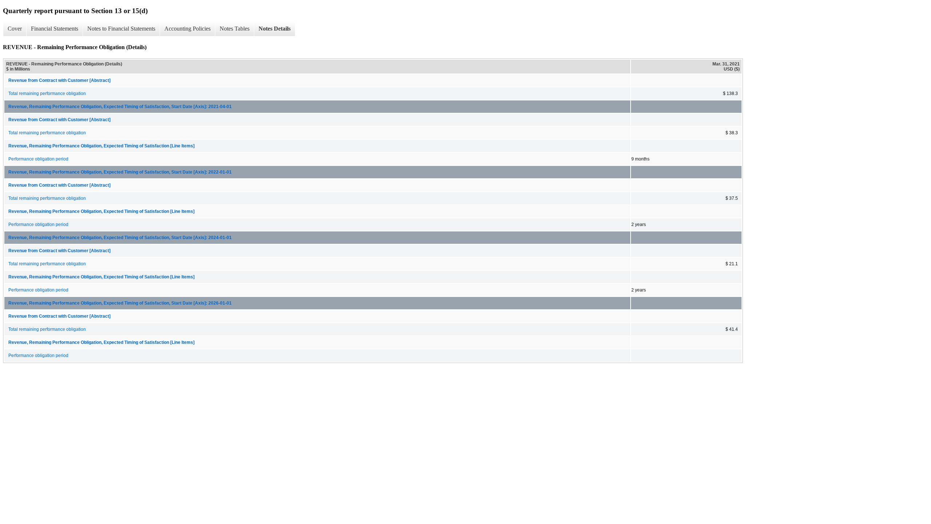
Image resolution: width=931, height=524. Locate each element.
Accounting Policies (187, 28)
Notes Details (275, 28)
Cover (15, 28)
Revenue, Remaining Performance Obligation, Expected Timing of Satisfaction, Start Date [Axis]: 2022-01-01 (120, 172)
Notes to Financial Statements (121, 28)
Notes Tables (234, 28)
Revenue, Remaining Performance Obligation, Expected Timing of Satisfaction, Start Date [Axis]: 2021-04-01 (120, 106)
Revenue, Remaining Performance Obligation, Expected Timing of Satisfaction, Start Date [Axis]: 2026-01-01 (120, 303)
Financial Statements (54, 28)
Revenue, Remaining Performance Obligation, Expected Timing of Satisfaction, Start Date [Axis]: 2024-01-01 (120, 237)
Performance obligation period (38, 159)
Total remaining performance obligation (47, 93)
